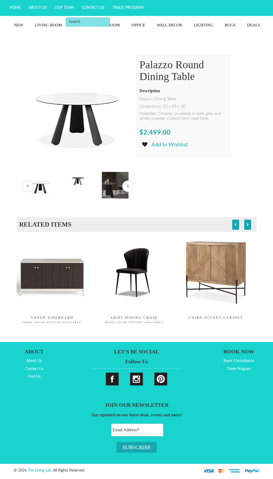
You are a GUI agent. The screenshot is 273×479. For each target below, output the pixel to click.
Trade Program (128, 8)
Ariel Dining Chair (134, 320)
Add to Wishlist (169, 144)
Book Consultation (239, 361)
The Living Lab (39, 470)
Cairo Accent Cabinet (216, 318)
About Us (38, 8)
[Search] (117, 22)
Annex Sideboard (52, 320)
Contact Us (93, 8)
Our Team (64, 8)
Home (15, 8)
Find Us (34, 377)
